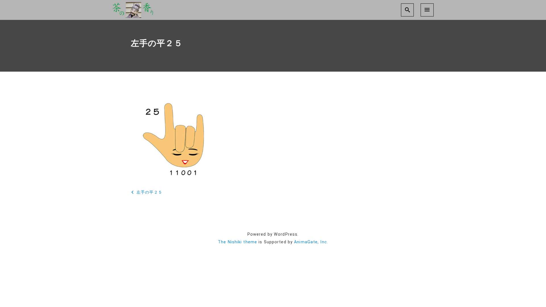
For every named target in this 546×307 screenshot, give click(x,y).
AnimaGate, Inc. (311, 242)
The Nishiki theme (237, 242)
